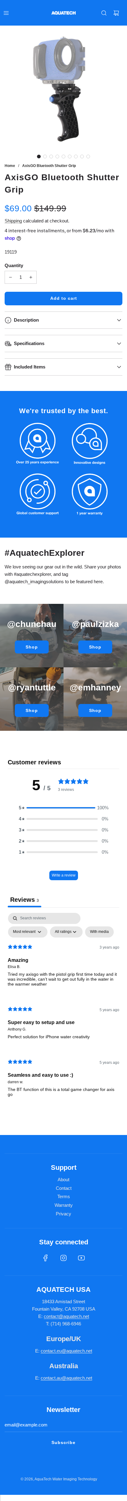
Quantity (14, 265)
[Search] (104, 12)
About (63, 1179)
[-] (10, 277)
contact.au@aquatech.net (66, 1378)
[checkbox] (99, 932)
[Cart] (116, 12)
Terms (63, 1196)
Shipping (13, 220)
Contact (64, 1188)
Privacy (63, 1213)
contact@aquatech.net (66, 1316)
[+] (30, 277)
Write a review (64, 875)
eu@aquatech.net (74, 1350)
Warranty (64, 1205)
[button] (39, 156)
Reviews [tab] (24, 899)
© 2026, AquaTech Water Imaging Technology (59, 1479)
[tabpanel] (63, 1010)
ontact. (50, 1350)
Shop (32, 647)
